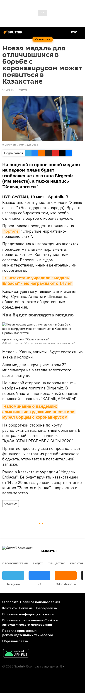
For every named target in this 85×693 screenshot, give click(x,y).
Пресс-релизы (46, 608)
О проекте (10, 602)
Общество (10, 503)
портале (11, 231)
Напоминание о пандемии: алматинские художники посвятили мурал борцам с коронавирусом (38, 412)
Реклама (26, 608)
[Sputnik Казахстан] (13, 34)
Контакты (9, 608)
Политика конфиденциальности (28, 614)
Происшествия (15, 563)
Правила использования (40, 602)
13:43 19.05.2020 (14, 90)
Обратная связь (15, 641)
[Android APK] (16, 654)
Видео (37, 563)
